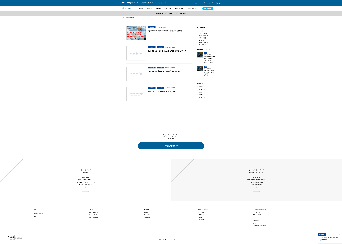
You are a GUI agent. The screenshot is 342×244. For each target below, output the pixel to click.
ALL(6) (201, 31)
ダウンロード (256, 212)
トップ (123, 17)
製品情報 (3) (202, 45)
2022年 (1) (202, 97)
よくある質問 (147, 215)
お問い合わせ (171, 145)
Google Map (85, 191)
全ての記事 (201, 212)
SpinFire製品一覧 (93, 212)
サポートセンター (257, 215)
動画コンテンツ (147, 217)
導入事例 (146, 212)
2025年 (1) (202, 89)
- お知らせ (201, 215)
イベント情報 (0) (203, 33)
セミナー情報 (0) (203, 35)
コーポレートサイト (258, 223)
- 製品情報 (201, 219)
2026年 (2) (202, 86)
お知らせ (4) (202, 38)
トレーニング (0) (203, 42)
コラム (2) (202, 40)
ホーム (36, 209)
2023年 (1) (202, 95)
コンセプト (36, 216)
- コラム (200, 217)
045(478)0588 (258, 184)
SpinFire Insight (93, 217)
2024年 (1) (202, 92)
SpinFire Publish (93, 215)
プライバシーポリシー (258, 225)
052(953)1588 (86, 184)
